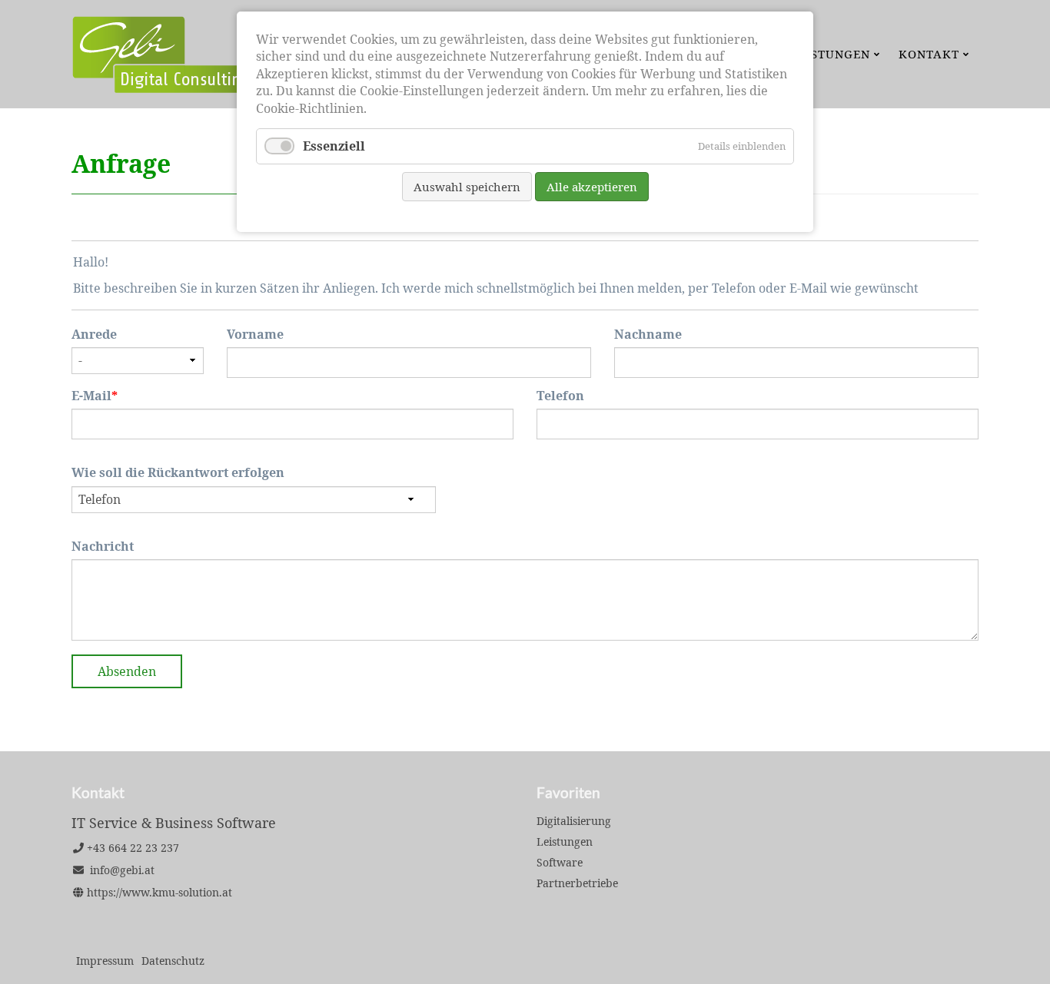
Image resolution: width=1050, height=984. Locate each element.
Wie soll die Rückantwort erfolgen (177, 472)
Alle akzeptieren (592, 186)
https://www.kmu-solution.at (159, 892)
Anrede (94, 334)
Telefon (560, 395)
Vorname (255, 334)
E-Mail (103, 395)
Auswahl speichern (467, 186)
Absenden (127, 671)
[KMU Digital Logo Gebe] (206, 88)
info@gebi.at (122, 870)
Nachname (648, 334)
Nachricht (102, 546)
